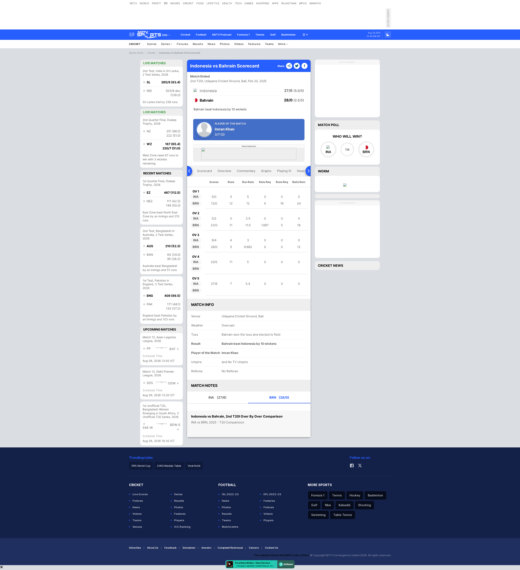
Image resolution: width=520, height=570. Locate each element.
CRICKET (188, 3)
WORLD (144, 3)
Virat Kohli (194, 465)
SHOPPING (262, 3)
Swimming (318, 515)
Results (198, 44)
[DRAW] (347, 149)
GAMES (249, 3)
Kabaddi (344, 505)
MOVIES (175, 3)
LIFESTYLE (213, 3)
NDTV (133, 3)
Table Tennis (342, 515)
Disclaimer (189, 547)
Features (254, 44)
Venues (137, 526)
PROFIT (156, 3)
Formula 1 (243, 34)
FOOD (200, 3)
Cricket (185, 34)
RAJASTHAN (288, 3)
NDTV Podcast (221, 34)
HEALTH (227, 3)
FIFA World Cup (141, 465)
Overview (224, 171)
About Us (152, 547)
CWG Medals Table (169, 465)
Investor (206, 547)
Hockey (355, 495)
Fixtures (182, 44)
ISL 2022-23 (230, 494)
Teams (269, 44)
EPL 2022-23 (272, 494)
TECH (238, 3)
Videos (239, 44)
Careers (254, 547)
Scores (152, 44)
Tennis (259, 34)
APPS (275, 3)
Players (179, 520)
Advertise (135, 547)
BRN (279, 397)
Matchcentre (230, 526)
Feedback (170, 547)
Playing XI (284, 171)
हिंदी (166, 3)
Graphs (266, 171)
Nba (328, 505)
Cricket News (330, 265)
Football (201, 34)
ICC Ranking (182, 526)
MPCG (303, 3)
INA (217, 397)
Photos (225, 44)
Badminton (288, 34)
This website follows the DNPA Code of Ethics (282, 555)
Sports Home (136, 52)
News (212, 44)
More (282, 44)
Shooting (364, 505)
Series (166, 44)
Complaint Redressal (230, 547)
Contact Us (271, 547)
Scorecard (204, 171)
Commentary (246, 171)
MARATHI (315, 3)
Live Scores (140, 494)
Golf (273, 34)
